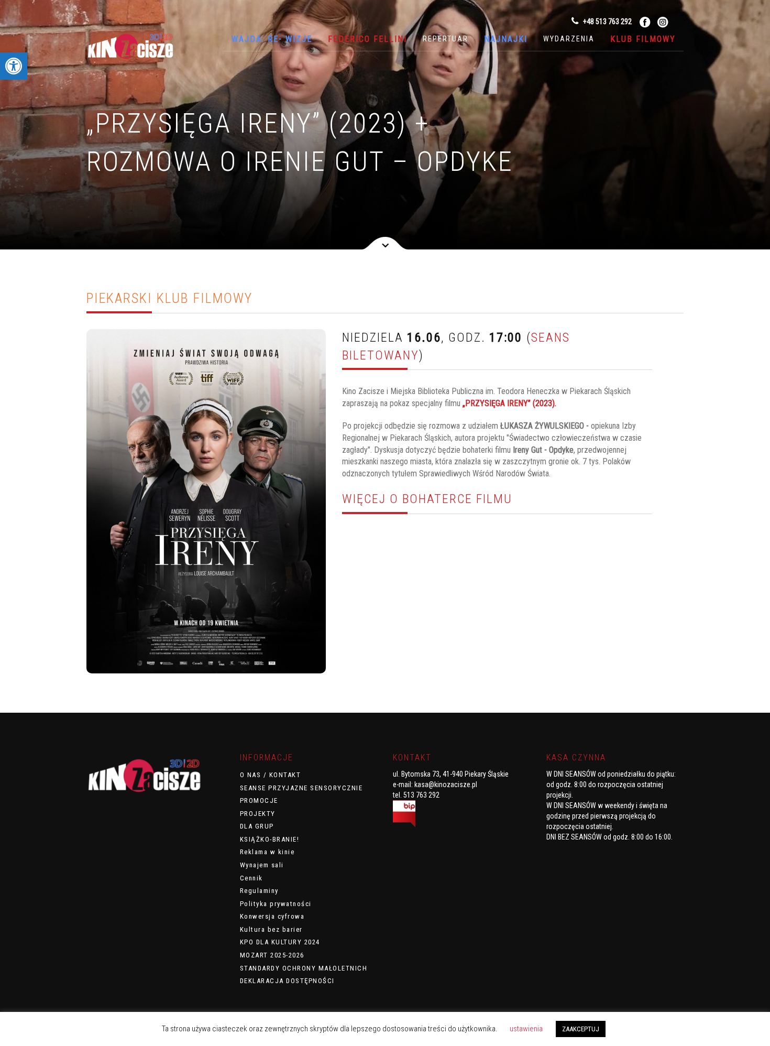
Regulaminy (259, 891)
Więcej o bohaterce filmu (427, 499)
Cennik (251, 878)
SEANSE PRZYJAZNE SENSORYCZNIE (301, 788)
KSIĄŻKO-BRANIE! (270, 839)
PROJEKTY (258, 814)
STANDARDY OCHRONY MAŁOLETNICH (304, 968)
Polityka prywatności (276, 904)
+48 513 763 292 (606, 21)
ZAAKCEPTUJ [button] (580, 1029)
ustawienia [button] (526, 1028)
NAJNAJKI (505, 39)
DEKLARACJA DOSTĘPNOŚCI (287, 981)
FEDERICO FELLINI (367, 39)
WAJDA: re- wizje (272, 39)
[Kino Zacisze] (138, 48)
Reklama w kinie (267, 852)
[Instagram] (662, 22)
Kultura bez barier (271, 929)
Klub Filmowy (643, 39)
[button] (13, 66)
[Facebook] (645, 22)
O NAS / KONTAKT (270, 775)
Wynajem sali (262, 865)
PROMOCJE (259, 800)
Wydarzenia (569, 39)
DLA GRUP (257, 826)
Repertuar (445, 39)
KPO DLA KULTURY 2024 (280, 942)
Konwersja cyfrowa (272, 916)
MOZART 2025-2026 (272, 955)
